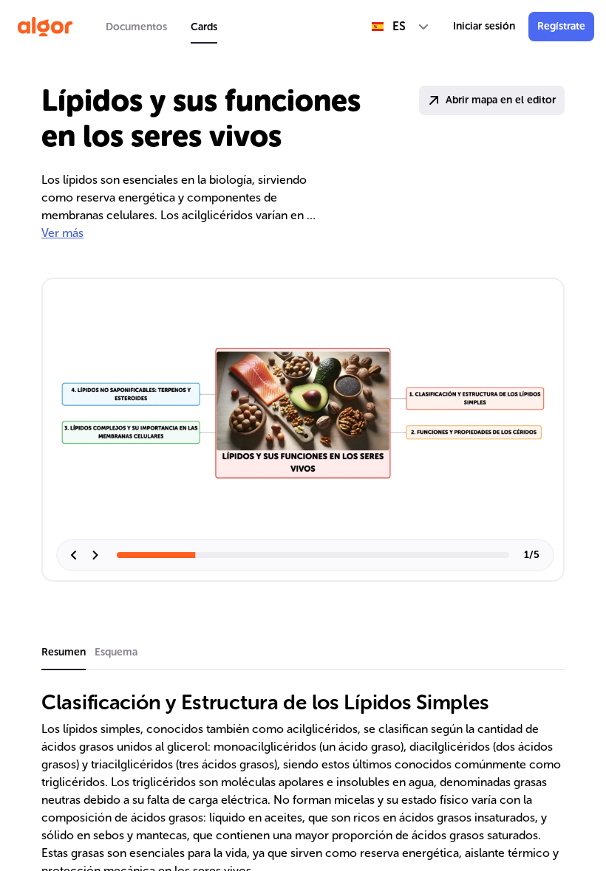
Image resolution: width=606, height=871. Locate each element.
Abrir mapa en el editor (501, 100)
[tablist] (161, 26)
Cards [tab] (204, 27)
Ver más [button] (62, 233)
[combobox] (400, 26)
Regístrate (561, 26)
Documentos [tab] (136, 27)
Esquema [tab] (116, 652)
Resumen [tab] (63, 652)
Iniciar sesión (484, 26)
